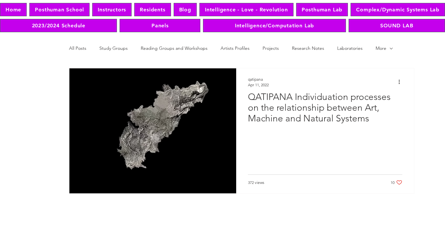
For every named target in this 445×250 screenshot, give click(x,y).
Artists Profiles (235, 48)
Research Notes (308, 48)
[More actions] (401, 82)
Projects (271, 48)
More (381, 48)
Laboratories (350, 48)
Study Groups (113, 48)
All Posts (77, 48)
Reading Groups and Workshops (174, 48)
